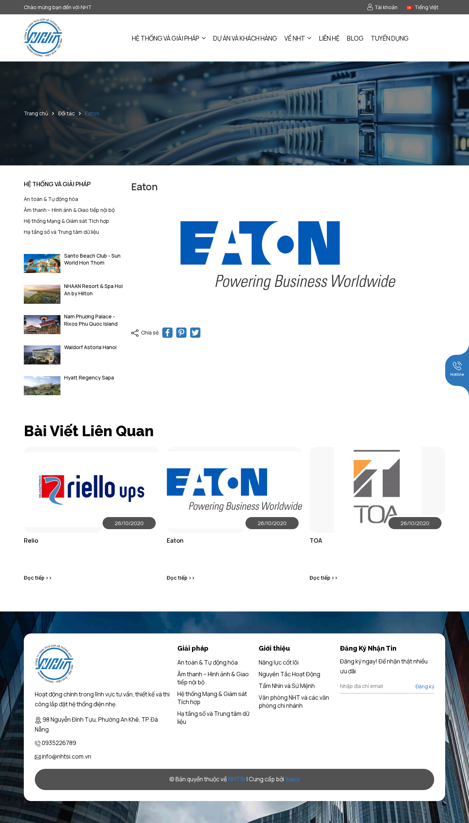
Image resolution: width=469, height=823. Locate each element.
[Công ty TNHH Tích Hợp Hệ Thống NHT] (54, 664)
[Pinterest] (181, 333)
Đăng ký (425, 686)
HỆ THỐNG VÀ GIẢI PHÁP (166, 38)
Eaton (175, 540)
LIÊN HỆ (329, 38)
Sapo (292, 779)
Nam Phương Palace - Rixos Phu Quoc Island (91, 320)
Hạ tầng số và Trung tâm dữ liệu (61, 231)
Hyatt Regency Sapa (89, 377)
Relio (31, 540)
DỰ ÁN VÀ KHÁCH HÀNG (245, 38)
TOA (316, 540)
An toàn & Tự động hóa (51, 198)
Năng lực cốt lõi (279, 662)
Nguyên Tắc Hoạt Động (289, 674)
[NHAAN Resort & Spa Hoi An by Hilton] (42, 294)
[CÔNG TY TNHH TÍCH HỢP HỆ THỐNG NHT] (43, 38)
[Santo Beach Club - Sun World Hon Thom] (42, 263)
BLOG (355, 38)
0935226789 (59, 743)
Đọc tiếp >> (38, 577)
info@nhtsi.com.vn (66, 756)
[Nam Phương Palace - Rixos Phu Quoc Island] (42, 324)
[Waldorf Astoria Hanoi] (42, 355)
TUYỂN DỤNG (390, 38)
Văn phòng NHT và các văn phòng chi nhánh (294, 701)
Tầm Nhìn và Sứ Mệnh (287, 686)
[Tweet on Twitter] (195, 333)
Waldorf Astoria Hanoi (90, 347)
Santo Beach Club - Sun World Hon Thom (92, 259)
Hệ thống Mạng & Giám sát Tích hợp (66, 220)
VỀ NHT (295, 38)
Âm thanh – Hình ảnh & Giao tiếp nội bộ (69, 209)
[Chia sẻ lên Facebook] (167, 333)
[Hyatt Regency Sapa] (42, 385)
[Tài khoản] (382, 7)
